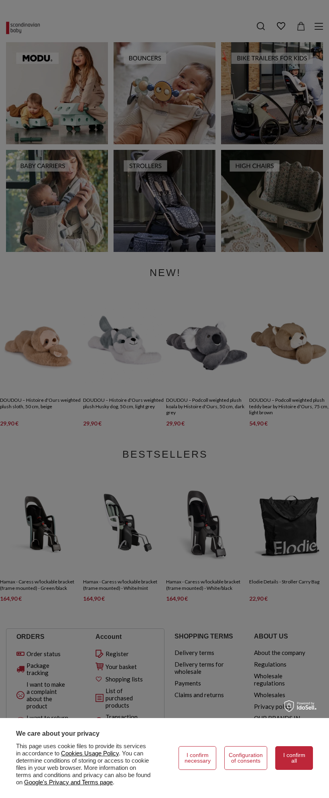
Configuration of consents (246, 758)
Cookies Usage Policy (90, 753)
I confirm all (294, 758)
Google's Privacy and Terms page (68, 782)
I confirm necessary (198, 758)
